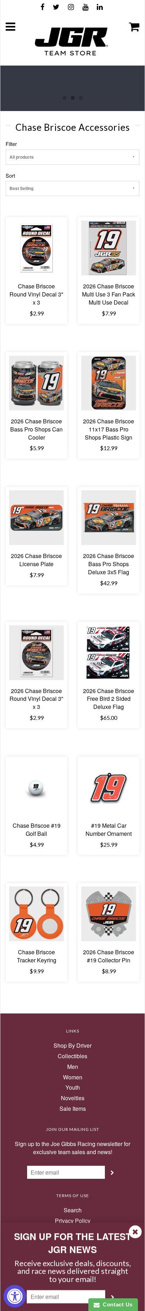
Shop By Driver (72, 1045)
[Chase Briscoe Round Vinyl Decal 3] (36, 247)
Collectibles (72, 1056)
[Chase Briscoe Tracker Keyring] (36, 913)
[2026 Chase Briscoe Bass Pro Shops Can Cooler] (36, 382)
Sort (10, 175)
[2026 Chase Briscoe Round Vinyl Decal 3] (36, 652)
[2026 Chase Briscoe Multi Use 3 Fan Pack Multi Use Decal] (108, 247)
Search (73, 1210)
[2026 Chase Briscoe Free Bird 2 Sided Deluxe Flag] (108, 652)
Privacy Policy (72, 1221)
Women (72, 1077)
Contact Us (116, 1304)
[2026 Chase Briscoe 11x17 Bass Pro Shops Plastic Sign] (108, 382)
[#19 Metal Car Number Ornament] (108, 787)
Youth (72, 1087)
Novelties (72, 1098)
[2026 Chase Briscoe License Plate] (36, 517)
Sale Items (72, 1109)
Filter (11, 143)
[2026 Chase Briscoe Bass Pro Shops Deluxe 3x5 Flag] (108, 517)
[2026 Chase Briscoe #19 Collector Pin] (108, 913)
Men (72, 1067)
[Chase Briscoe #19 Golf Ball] (36, 787)
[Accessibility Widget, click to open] (15, 1296)
